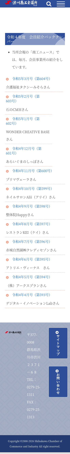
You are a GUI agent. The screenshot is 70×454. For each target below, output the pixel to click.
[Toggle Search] (48, 3)
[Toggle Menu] (61, 4)
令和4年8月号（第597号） (32, 223)
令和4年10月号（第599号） (33, 188)
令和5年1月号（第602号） (23, 121)
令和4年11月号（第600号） (33, 170)
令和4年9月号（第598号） (32, 206)
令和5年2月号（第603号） (23, 98)
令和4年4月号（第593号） (32, 294)
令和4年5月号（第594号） (32, 276)
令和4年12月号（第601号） (23, 150)
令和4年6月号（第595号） (32, 259)
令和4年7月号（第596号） (32, 241)
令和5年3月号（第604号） (32, 78)
